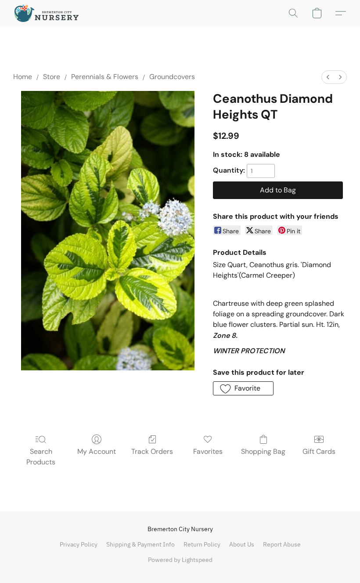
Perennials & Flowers (104, 76)
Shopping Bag (263, 451)
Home (22, 76)
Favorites (208, 451)
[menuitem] (328, 77)
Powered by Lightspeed (180, 560)
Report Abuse (282, 544)
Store (51, 76)
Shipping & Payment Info (140, 544)
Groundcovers (172, 76)
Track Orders (152, 451)
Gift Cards (318, 451)
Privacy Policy (78, 544)
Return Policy (202, 544)
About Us (241, 544)
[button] (46, 13)
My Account (96, 451)
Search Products (40, 457)
